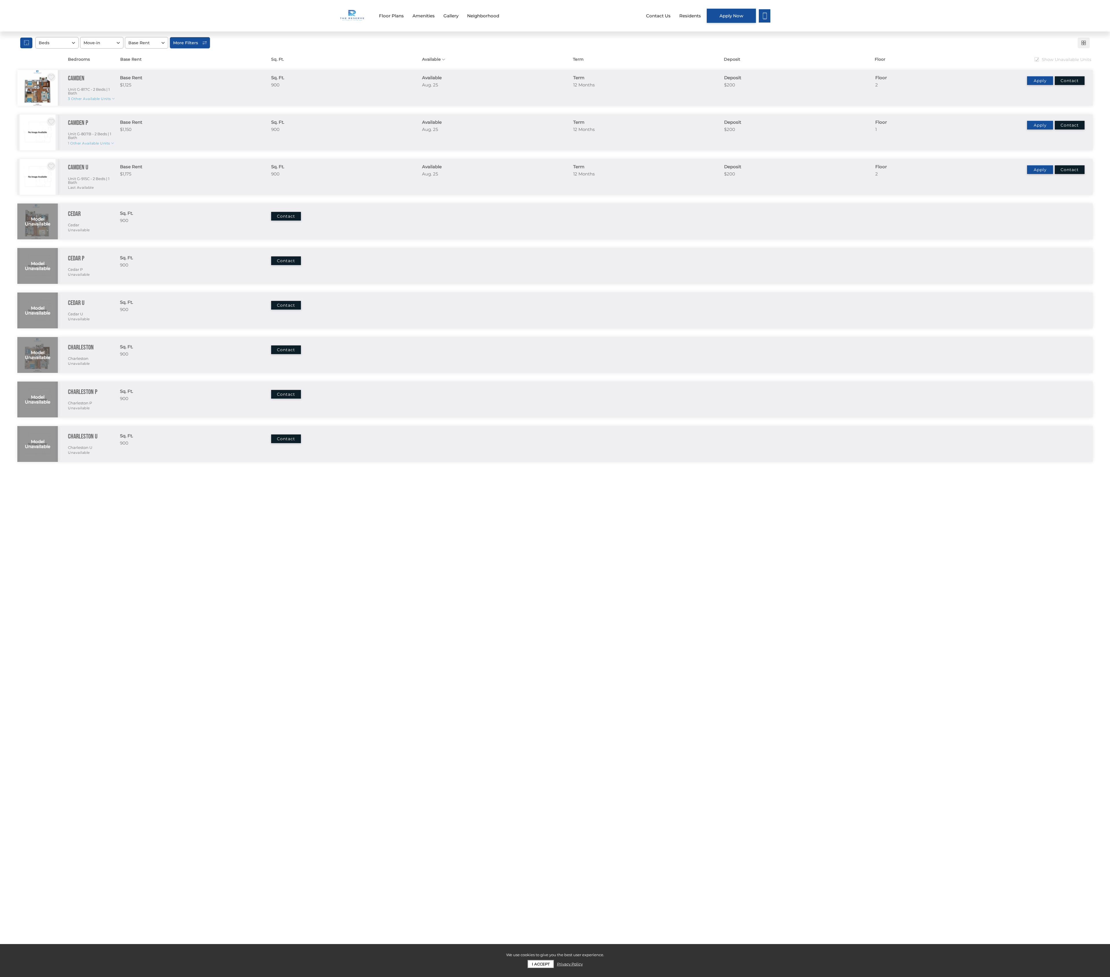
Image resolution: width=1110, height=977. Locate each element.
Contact (1070, 80)
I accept (541, 964)
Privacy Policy (570, 964)
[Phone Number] (764, 16)
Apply (1040, 80)
